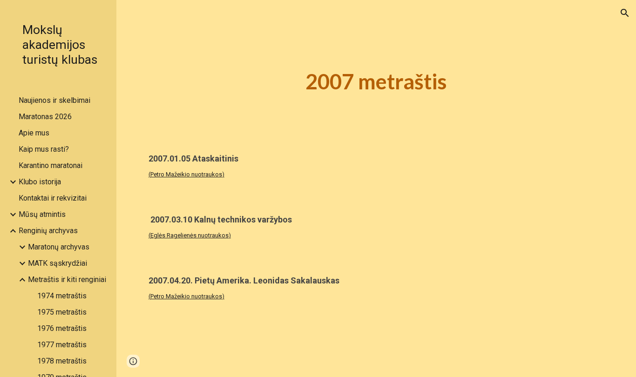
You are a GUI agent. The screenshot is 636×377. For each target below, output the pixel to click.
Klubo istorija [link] (40, 181)
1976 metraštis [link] (62, 328)
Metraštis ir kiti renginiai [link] (67, 279)
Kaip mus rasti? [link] (44, 149)
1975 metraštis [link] (62, 312)
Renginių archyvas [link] (48, 230)
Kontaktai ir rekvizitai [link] (53, 198)
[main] (376, 81)
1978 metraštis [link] (62, 361)
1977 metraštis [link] (62, 344)
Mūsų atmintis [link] (42, 214)
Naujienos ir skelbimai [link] (54, 100)
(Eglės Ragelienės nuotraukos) (190, 235)
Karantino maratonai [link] (50, 165)
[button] (625, 13)
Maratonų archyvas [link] (58, 246)
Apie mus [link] (34, 132)
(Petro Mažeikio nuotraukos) (186, 174)
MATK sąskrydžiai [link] (57, 263)
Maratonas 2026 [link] (45, 116)
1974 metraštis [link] (62, 295)
